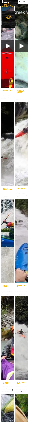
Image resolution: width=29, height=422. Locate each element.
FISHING (7, 3)
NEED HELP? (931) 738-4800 (4, 1)
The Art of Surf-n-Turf (21, 383)
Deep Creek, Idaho (7, 90)
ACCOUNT (18, 1)
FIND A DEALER (8, 22)
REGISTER (24, 1)
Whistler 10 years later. (21, 286)
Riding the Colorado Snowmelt (7, 188)
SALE (9, 8)
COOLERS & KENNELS (7, 6)
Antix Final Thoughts (5, 286)
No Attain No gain (21, 188)
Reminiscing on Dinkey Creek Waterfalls (20, 91)
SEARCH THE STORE (9, 21)
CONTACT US (9, 23)
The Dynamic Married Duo (6, 383)
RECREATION (7, 5)
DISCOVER (7, 7)
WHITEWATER (7, 4)
